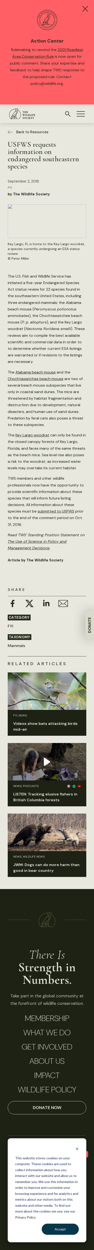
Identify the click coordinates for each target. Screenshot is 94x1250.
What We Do (47, 1033)
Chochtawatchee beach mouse (35, 378)
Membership (47, 1018)
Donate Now (47, 1107)
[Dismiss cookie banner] (77, 1149)
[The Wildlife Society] (22, 113)
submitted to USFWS (56, 511)
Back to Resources (32, 132)
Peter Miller (20, 258)
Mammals (16, 645)
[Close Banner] (85, 9)
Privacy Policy (25, 1217)
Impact (47, 1075)
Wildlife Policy (47, 1090)
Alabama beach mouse (35, 372)
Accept (60, 1229)
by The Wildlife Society (29, 194)
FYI (10, 188)
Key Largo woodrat (32, 435)
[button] (81, 114)
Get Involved (47, 1047)
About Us (47, 1061)
